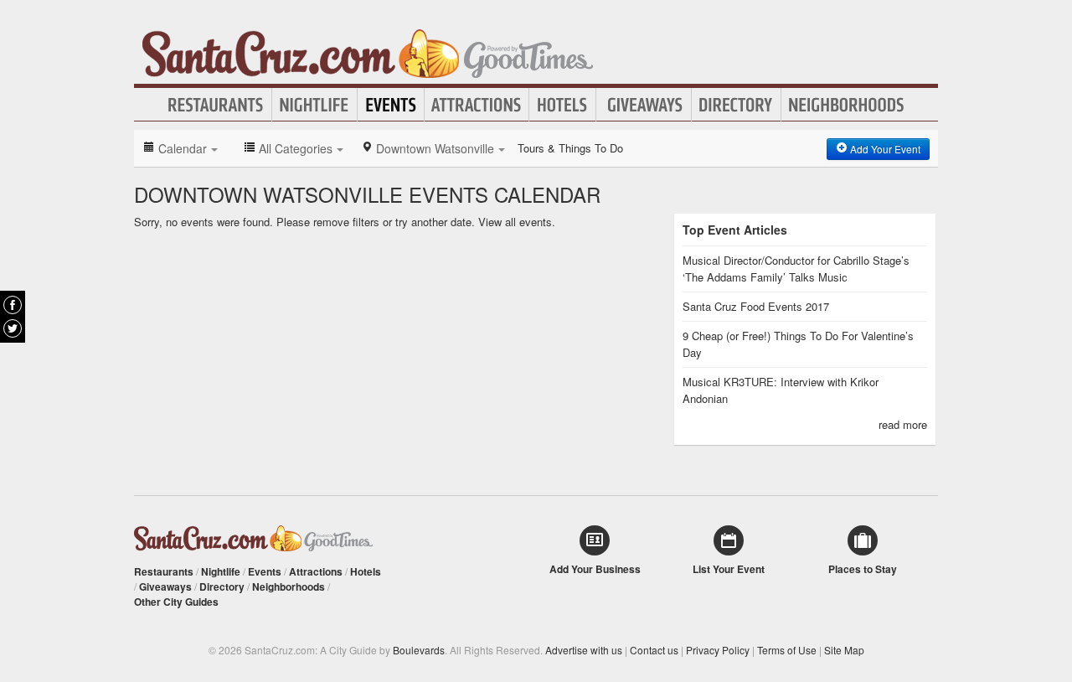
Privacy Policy (718, 650)
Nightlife (314, 105)
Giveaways (643, 105)
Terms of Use (787, 650)
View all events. (516, 222)
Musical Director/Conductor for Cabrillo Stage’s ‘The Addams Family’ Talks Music (796, 268)
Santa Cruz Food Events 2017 (756, 306)
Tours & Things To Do (570, 148)
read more (903, 424)
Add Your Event (884, 149)
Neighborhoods (846, 105)
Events (391, 105)
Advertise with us (583, 650)
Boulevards (419, 650)
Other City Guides (176, 601)
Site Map (844, 650)
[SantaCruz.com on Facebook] (12, 305)
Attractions (476, 105)
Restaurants (216, 105)
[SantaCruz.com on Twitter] (12, 328)
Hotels (562, 105)
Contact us (654, 650)
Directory (736, 105)
